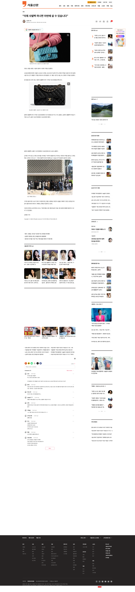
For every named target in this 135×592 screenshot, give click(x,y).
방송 (93, 563)
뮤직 (93, 570)
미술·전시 (75, 551)
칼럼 (83, 556)
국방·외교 (24, 553)
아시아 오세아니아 (54, 556)
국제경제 (52, 547)
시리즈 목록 (85, 547)
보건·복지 (34, 560)
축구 (93, 549)
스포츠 (103, 6)
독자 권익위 (108, 548)
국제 (72, 6)
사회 (64, 6)
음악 (74, 547)
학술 (74, 549)
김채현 (27, 20)
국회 (23, 549)
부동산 (43, 549)
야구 (93, 547)
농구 (93, 553)
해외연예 (94, 568)
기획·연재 (87, 6)
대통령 (23, 547)
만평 (83, 561)
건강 (74, 562)
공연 (74, 569)
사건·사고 (34, 547)
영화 (74, 567)
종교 (74, 558)
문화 (82, 6)
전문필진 (84, 559)
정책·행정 (65, 547)
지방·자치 (65, 549)
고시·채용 (65, 553)
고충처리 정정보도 (109, 555)
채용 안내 (38, 538)
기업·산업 (43, 547)
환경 (33, 551)
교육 (33, 553)
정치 (60, 6)
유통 (42, 556)
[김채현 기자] (24, 21)
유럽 (52, 560)
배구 (93, 556)
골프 (93, 551)
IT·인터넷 (43, 560)
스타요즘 (94, 572)
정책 (42, 562)
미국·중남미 (53, 558)
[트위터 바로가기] (99, 581)
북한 (23, 551)
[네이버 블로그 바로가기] (111, 581)
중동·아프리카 (53, 553)
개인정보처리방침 (30, 581)
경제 (68, 6)
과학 (33, 556)
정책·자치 (77, 6)
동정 (83, 571)
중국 (52, 549)
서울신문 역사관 (109, 546)
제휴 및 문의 (31, 538)
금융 (42, 551)
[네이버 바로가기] (108, 581)
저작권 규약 (108, 553)
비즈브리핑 (44, 565)
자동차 (43, 553)
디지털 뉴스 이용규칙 (54, 581)
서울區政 (65, 551)
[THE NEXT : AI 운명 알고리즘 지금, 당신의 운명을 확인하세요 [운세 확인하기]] (120, 37)
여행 (74, 560)
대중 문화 (75, 556)
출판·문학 (75, 553)
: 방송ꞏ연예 (96, 304)
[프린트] (103, 21)
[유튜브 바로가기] (105, 581)
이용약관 (24, 581)
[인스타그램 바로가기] (102, 581)
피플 (99, 6)
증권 (42, 558)
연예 (108, 6)
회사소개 (107, 544)
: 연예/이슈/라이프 (97, 386)
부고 (83, 573)
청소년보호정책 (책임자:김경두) (42, 581)
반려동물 (74, 565)
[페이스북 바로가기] (96, 581)
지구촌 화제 (53, 562)
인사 (83, 569)
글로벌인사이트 (54, 565)
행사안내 (24, 538)
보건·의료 (34, 558)
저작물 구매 (108, 551)
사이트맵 (107, 557)
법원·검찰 (34, 549)
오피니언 (94, 6)
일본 (52, 551)
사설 (83, 554)
